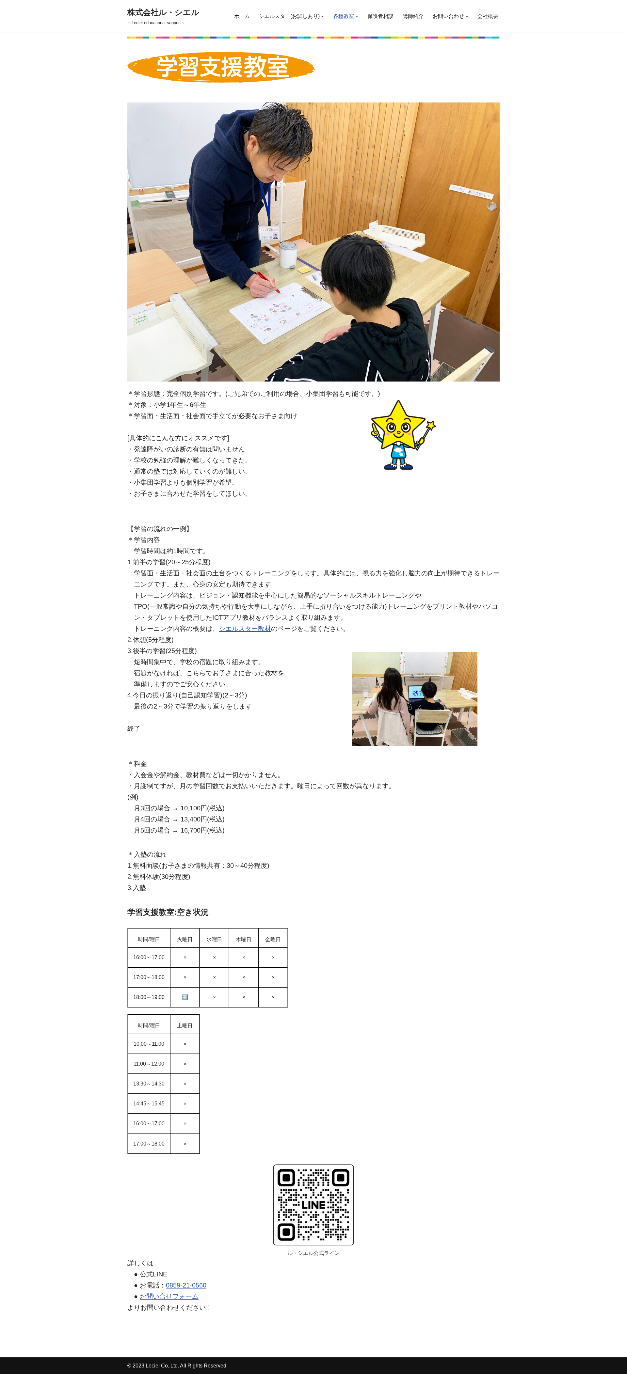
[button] (322, 16)
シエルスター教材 (245, 628)
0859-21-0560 (186, 1285)
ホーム (242, 16)
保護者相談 (380, 16)
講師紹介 (413, 16)
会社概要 (487, 16)
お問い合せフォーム (169, 1296)
